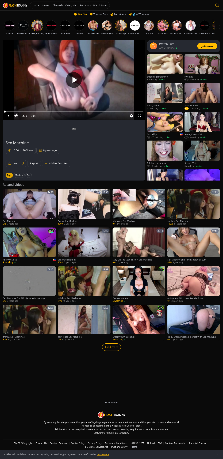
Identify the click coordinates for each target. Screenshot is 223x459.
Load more (111, 347)
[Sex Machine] (29, 207)
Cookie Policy (78, 443)
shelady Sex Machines (178, 221)
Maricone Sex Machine (124, 221)
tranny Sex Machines (14, 337)
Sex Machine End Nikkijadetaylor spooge (24, 298)
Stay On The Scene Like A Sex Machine (132, 260)
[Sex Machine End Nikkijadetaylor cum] (193, 245)
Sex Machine (9, 221)
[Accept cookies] (217, 454)
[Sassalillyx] (165, 125)
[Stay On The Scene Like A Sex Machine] (139, 245)
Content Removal (59, 443)
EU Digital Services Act (96, 446)
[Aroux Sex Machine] (84, 207)
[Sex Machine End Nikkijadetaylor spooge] (29, 284)
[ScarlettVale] (202, 154)
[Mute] (16, 115)
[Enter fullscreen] (139, 115)
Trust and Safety (119, 446)
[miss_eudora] (165, 96)
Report (34, 163)
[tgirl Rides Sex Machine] (84, 323)
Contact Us (41, 443)
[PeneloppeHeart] (139, 284)
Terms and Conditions (116, 443)
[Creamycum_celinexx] (139, 323)
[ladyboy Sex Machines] (84, 284)
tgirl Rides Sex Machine (70, 337)
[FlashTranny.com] (15, 5)
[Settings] (131, 115)
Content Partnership (175, 443)
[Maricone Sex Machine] (139, 207)
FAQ (160, 443)
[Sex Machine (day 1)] (84, 245)
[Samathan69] (202, 96)
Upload (151, 443)
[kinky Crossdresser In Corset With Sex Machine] (193, 323)
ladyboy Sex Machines (69, 298)
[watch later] (6, 192)
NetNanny (123, 432)
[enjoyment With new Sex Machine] (193, 284)
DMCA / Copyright (23, 443)
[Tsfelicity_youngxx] (165, 154)
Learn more (103, 454)
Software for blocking (105, 432)
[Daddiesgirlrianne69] (165, 67)
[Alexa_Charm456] (202, 125)
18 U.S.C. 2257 (137, 443)
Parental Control (197, 443)
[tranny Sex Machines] (29, 323)
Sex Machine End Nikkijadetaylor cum (186, 260)
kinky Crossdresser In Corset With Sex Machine (191, 337)
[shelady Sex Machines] (193, 207)
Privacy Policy (95, 443)
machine (19, 175)
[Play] (74, 80)
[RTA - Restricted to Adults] (135, 447)
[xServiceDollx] (29, 245)
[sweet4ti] (202, 67)
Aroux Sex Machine (68, 221)
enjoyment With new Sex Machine (185, 298)
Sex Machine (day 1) (68, 260)
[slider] (74, 111)
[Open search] (217, 5)
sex (28, 175)
